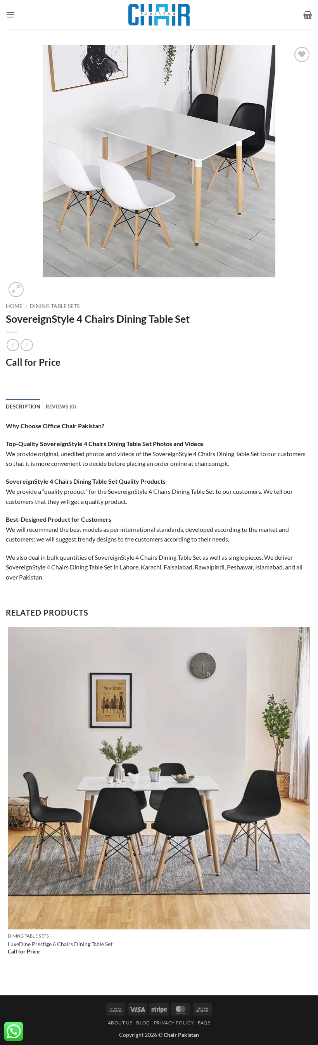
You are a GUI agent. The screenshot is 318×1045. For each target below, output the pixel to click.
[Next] (34, 285)
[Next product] (13, 345)
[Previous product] (27, 345)
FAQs (204, 1023)
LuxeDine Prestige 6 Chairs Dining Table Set (60, 944)
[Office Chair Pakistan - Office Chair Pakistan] (159, 14)
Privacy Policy (174, 1023)
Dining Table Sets (55, 306)
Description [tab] (23, 406)
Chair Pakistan (181, 1034)
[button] (10, 14)
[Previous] (9, 981)
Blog (143, 1023)
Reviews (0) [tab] (61, 406)
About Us (120, 1023)
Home (14, 306)
